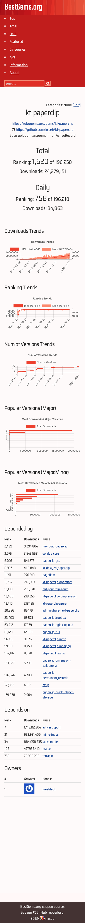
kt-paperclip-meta (54, 639)
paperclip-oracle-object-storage (58, 695)
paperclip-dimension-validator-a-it (56, 663)
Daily (13, 34)
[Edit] (77, 105)
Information (19, 65)
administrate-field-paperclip (60, 610)
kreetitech (49, 789)
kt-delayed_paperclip (56, 567)
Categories (18, 49)
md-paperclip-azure (55, 589)
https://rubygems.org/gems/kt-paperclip (42, 123)
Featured (16, 41)
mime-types (50, 734)
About (14, 72)
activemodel (50, 741)
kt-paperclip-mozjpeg (56, 646)
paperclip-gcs (51, 560)
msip (45, 685)
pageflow (48, 574)
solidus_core (50, 553)
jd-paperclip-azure (54, 603)
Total (13, 26)
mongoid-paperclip (55, 546)
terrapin (47, 755)
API (12, 57)
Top (12, 18)
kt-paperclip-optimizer (57, 582)
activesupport (51, 727)
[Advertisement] (42, 851)
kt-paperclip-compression (59, 596)
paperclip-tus (51, 632)
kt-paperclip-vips (53, 653)
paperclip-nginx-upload (57, 624)
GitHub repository (49, 912)
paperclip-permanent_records (55, 675)
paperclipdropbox (54, 617)
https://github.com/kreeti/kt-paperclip (44, 129)
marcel (46, 748)
